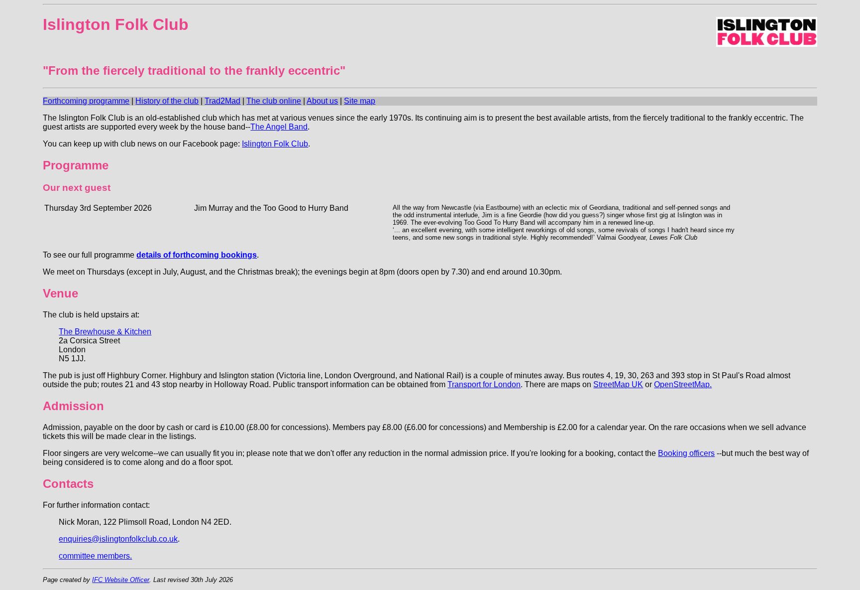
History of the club (167, 101)
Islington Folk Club (275, 144)
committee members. (95, 556)
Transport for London (484, 384)
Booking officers (686, 453)
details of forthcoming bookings (196, 255)
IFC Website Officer (120, 580)
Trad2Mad (222, 101)
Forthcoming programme (86, 101)
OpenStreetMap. (683, 384)
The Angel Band (279, 127)
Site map (359, 101)
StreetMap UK (618, 384)
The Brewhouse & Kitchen (105, 331)
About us (322, 101)
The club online (273, 101)
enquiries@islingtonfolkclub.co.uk (118, 539)
